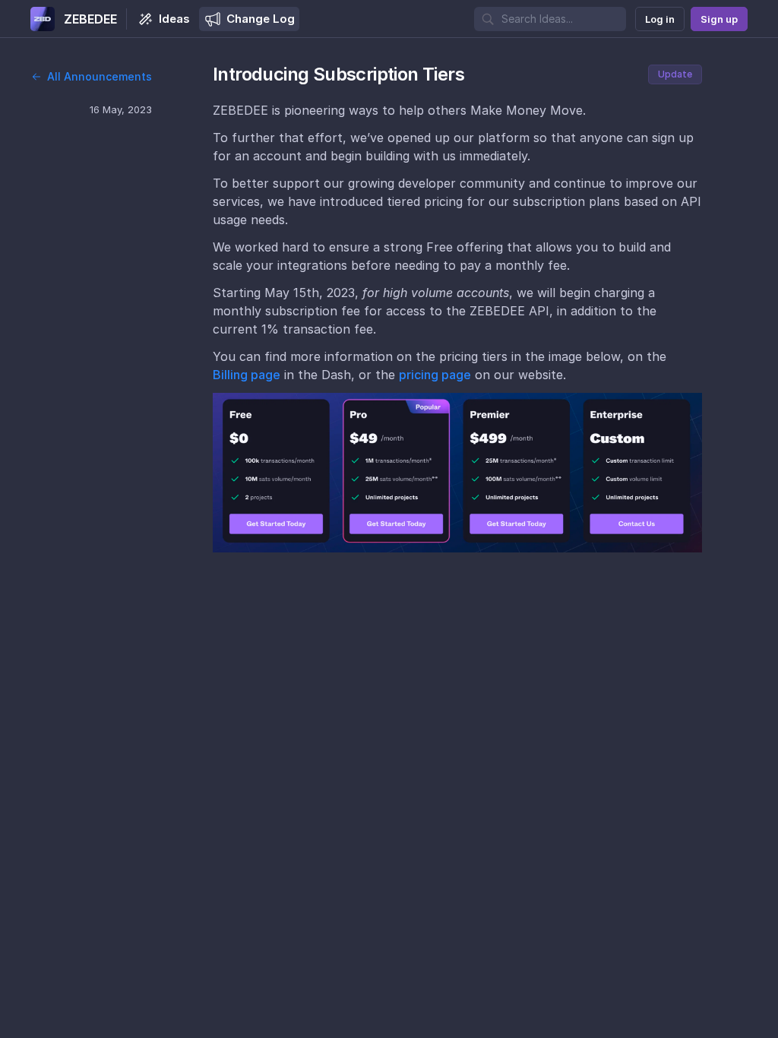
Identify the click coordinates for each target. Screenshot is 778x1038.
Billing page (246, 374)
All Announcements (99, 76)
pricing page (435, 374)
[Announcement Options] (718, 74)
